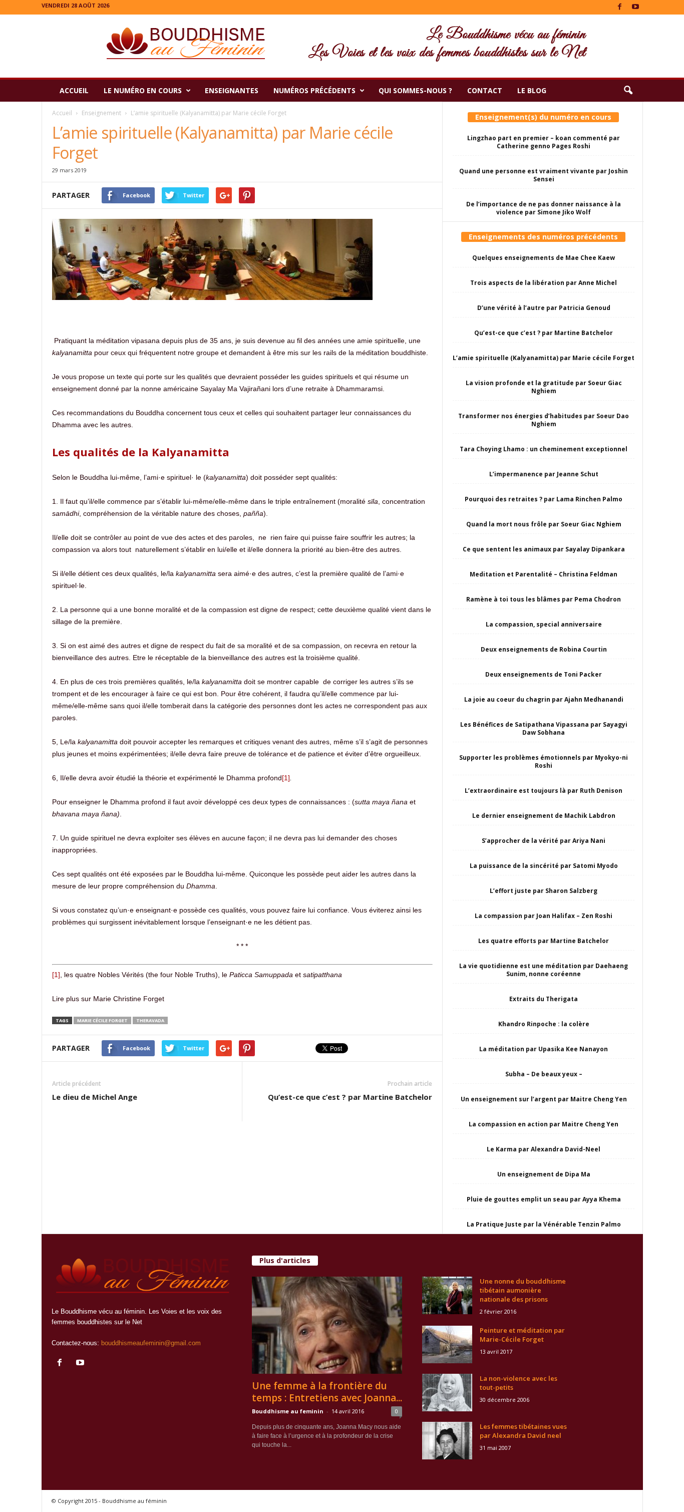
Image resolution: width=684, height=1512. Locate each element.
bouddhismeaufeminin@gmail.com (151, 1343)
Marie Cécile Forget (102, 1020)
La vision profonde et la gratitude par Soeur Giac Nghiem (544, 387)
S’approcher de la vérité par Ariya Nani (543, 840)
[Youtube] (635, 7)
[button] (628, 91)
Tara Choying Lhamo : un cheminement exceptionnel (543, 449)
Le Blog (531, 90)
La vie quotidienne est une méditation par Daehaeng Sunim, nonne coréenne (543, 970)
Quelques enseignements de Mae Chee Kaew (543, 257)
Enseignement (101, 113)
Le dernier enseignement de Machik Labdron (543, 815)
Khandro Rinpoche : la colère (543, 1024)
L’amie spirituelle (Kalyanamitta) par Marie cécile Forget (543, 358)
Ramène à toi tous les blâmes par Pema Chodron (543, 599)
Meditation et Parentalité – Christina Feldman (543, 574)
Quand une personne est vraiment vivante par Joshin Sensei (543, 175)
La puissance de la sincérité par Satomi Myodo (544, 865)
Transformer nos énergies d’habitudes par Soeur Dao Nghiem (543, 420)
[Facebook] (620, 7)
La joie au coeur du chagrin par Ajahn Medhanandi (543, 699)
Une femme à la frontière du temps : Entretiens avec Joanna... (327, 1391)
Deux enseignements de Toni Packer (543, 674)
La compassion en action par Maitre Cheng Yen (543, 1124)
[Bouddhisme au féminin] (342, 46)
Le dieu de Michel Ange (94, 1097)
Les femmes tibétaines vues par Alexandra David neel (523, 1431)
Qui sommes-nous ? (415, 90)
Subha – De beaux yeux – (543, 1074)
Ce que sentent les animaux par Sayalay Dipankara (544, 549)
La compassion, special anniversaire (544, 624)
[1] (286, 778)
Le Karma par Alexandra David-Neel (543, 1149)
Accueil (74, 90)
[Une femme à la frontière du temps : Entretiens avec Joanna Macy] (327, 1325)
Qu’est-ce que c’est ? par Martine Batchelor (350, 1097)
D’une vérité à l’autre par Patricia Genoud (543, 308)
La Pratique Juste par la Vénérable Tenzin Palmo (544, 1224)
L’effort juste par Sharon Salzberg (543, 890)
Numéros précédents (314, 90)
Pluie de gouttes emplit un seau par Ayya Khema (544, 1199)
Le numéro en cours (143, 90)
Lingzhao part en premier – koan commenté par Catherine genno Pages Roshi (543, 142)
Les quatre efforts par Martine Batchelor (543, 941)
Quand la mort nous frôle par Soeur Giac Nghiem (543, 524)
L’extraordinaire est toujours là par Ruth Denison (543, 790)
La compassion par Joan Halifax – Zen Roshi (543, 916)
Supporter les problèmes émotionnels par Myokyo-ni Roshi (543, 761)
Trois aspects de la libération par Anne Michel (543, 282)
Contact (484, 90)
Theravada (150, 1020)
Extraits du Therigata (543, 999)
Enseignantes (231, 90)
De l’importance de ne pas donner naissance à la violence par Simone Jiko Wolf (543, 208)
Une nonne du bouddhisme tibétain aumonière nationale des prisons (523, 1290)
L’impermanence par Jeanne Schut (543, 474)
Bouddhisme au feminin (287, 1411)
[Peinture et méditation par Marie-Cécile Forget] (447, 1344)
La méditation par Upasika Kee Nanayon (543, 1049)
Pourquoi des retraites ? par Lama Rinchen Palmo (543, 499)
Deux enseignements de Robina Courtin (544, 649)
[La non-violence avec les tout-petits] (447, 1392)
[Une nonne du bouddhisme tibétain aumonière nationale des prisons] (447, 1295)
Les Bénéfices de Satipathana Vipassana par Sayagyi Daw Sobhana (543, 728)
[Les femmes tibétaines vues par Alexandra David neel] (447, 1440)
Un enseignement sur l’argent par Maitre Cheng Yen (544, 1099)
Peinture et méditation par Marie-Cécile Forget (522, 1335)
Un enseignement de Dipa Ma (543, 1174)
